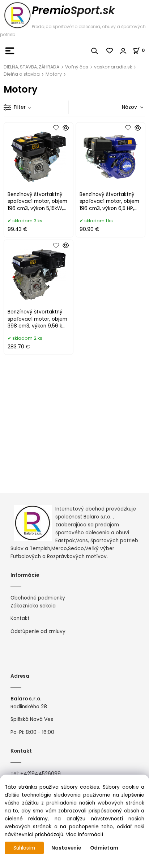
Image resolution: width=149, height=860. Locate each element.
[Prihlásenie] (123, 51)
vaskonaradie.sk (113, 67)
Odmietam (104, 848)
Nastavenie (66, 848)
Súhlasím (24, 848)
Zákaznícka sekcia (33, 605)
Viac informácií (84, 834)
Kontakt (20, 618)
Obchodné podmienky (37, 597)
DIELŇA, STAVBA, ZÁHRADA (31, 67)
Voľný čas (76, 67)
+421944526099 (40, 773)
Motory (54, 74)
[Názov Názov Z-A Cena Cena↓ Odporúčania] (122, 107)
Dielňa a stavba (22, 74)
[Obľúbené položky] (110, 51)
